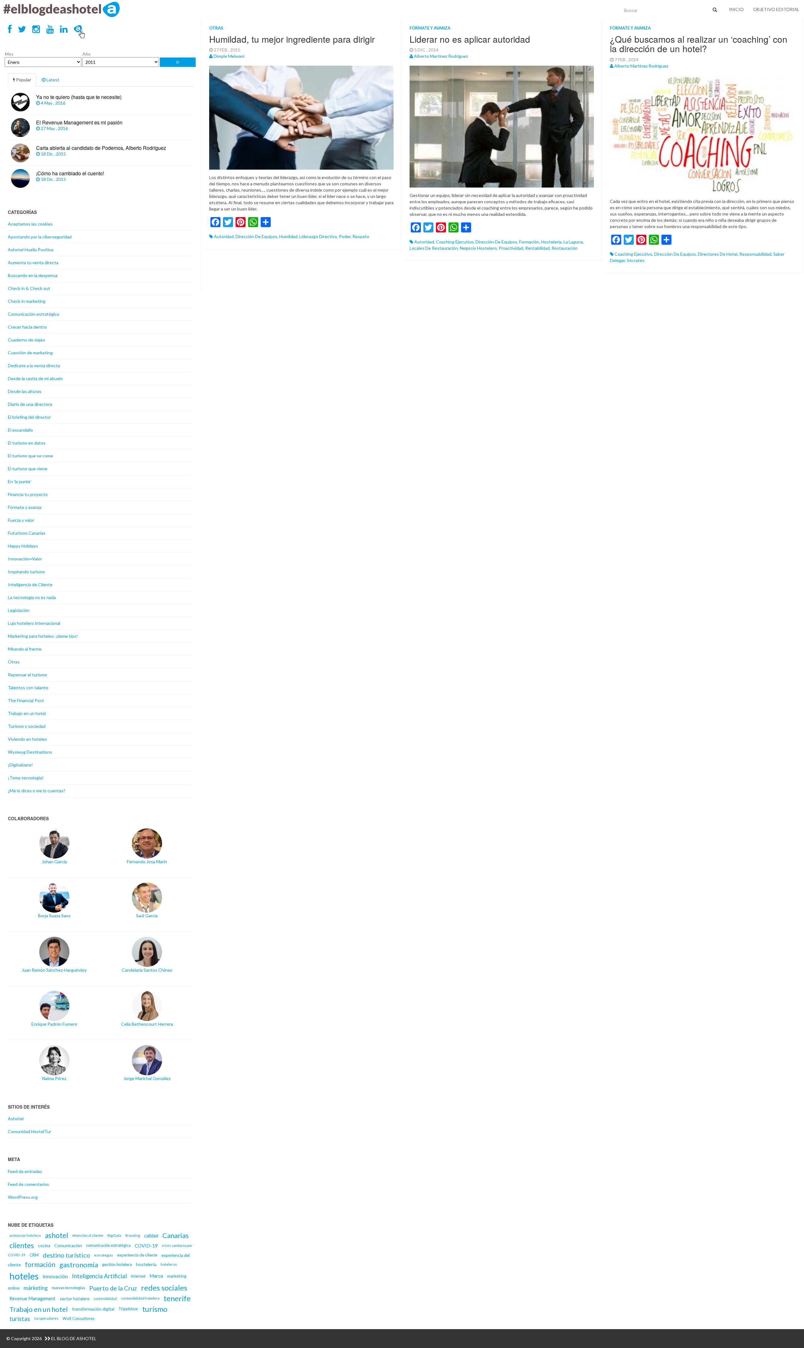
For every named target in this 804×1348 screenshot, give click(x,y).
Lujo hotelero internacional (34, 623)
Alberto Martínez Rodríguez (441, 56)
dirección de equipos (256, 236)
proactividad (511, 248)
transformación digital (93, 1309)
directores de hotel (717, 254)
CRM (34, 1255)
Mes (9, 54)
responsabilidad (755, 254)
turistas (19, 1318)
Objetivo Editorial (776, 9)
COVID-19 (146, 1245)
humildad (288, 236)
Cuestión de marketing (30, 352)
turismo (154, 1309)
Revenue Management (32, 1298)
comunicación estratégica (108, 1245)
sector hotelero (75, 1298)
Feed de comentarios (28, 1184)
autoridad (224, 236)
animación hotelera (25, 1235)
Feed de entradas (25, 1171)
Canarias (175, 1235)
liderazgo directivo (318, 236)
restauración (564, 248)
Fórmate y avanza (430, 27)
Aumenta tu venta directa (33, 262)
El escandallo (20, 430)
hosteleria (551, 241)
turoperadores (46, 1318)
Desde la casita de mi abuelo (35, 378)
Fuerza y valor (21, 520)
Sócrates (635, 260)
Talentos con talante (28, 687)
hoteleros (168, 1264)
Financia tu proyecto (28, 494)
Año (86, 54)
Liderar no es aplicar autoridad (470, 39)
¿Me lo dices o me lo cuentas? (36, 790)
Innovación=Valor (25, 558)
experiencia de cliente (137, 1255)
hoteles (24, 1275)
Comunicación (68, 1245)
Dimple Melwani (229, 56)
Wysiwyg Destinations (30, 752)
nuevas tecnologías (68, 1287)
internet (138, 1276)
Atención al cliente (87, 1235)
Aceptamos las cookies (30, 223)
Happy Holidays (23, 545)
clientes (21, 1245)
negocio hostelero (478, 248)
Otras (216, 27)
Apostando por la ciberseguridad (40, 236)
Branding (132, 1235)
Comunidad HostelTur (29, 1131)
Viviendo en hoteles (27, 739)
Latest (52, 79)
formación (529, 241)
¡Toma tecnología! (26, 777)
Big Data (114, 1235)
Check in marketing (27, 301)
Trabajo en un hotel (27, 713)
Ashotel (16, 1118)
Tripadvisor (128, 1309)
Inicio (736, 9)
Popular (23, 79)
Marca (156, 1276)
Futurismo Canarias (27, 533)
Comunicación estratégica (33, 314)
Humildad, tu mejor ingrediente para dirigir (292, 39)
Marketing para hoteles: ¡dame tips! (43, 636)
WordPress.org (23, 1197)
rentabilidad (537, 248)
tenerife (177, 1298)
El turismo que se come (30, 455)
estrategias (103, 1255)
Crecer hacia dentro (27, 327)
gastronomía (78, 1264)
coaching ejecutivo (455, 241)
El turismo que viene (27, 468)
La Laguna (573, 241)
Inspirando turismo (26, 571)
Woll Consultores (78, 1318)
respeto (360, 236)
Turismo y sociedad (27, 726)
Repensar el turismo (27, 674)
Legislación (19, 610)
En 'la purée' (19, 481)
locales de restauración (434, 248)
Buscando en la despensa (32, 275)
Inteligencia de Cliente (30, 584)
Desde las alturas (24, 391)
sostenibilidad (105, 1298)
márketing (36, 1288)
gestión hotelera (117, 1264)
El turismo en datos (27, 442)
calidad (151, 1235)
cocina (44, 1245)
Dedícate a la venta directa (34, 365)
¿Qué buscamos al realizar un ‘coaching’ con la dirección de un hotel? (698, 44)
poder (344, 236)
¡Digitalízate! (20, 764)
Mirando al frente (24, 649)
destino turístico (66, 1255)
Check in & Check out (29, 288)
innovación (55, 1276)
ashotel (56, 1235)
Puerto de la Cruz (113, 1288)
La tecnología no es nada (32, 597)
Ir (177, 62)
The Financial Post (26, 700)
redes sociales (164, 1287)
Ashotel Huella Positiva (30, 249)
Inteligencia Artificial (99, 1276)
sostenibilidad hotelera (140, 1298)
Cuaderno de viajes (26, 339)
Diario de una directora (30, 404)
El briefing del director (29, 417)
